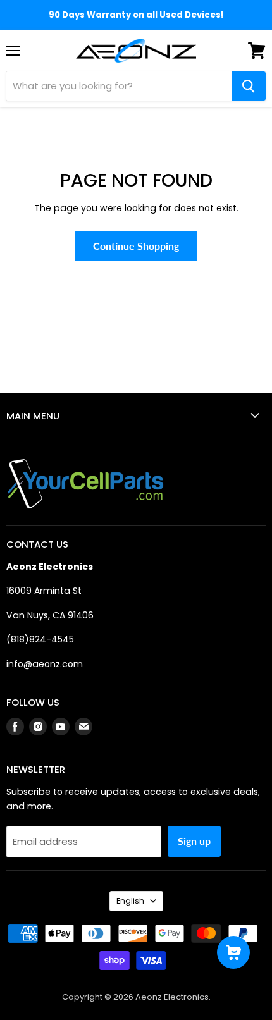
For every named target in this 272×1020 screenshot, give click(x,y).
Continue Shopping (136, 246)
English (130, 900)
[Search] (249, 86)
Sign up (194, 841)
